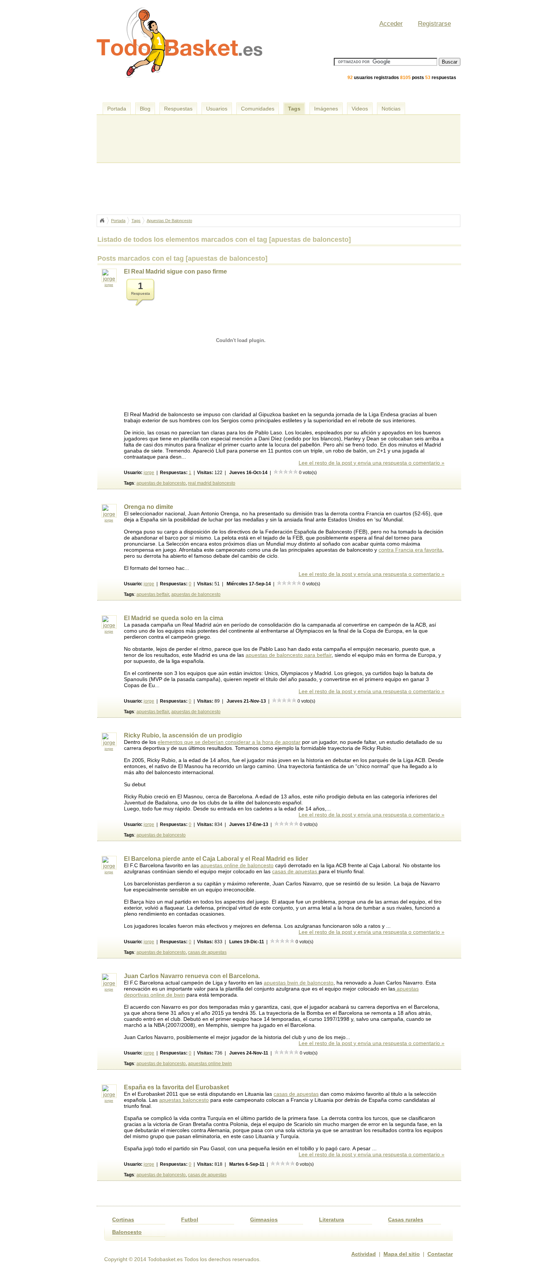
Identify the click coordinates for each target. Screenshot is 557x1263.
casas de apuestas (295, 871)
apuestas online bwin (210, 1063)
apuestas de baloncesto (161, 483)
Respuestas (178, 109)
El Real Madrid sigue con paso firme (175, 271)
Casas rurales (405, 1219)
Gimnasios (264, 1219)
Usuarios (216, 109)
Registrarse (434, 23)
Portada (116, 109)
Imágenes (326, 109)
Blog (145, 109)
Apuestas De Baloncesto (169, 220)
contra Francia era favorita (410, 550)
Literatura (331, 1219)
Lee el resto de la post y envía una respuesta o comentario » (371, 463)
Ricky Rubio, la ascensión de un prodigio (183, 735)
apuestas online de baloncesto (237, 865)
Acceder (391, 23)
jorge (109, 285)
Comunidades (257, 109)
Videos (360, 109)
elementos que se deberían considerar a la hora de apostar (229, 742)
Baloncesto (127, 1232)
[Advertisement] (280, 95)
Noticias (391, 109)
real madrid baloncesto (211, 483)
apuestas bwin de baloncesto (298, 983)
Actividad (363, 1254)
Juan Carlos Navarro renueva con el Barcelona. (192, 976)
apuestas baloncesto (184, 1100)
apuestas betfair (152, 594)
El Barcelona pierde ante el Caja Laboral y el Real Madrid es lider (216, 858)
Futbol (189, 1219)
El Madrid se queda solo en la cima (173, 618)
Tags (294, 109)
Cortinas (123, 1219)
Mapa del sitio (401, 1254)
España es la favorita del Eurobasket (176, 1087)
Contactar (440, 1254)
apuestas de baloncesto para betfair (289, 655)
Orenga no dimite (148, 507)
